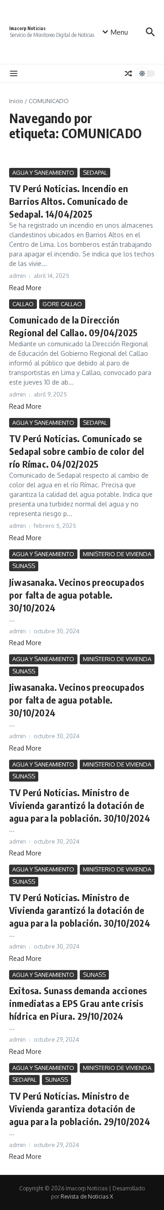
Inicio (16, 100)
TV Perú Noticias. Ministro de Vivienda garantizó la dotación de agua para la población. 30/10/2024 (79, 805)
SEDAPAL (95, 172)
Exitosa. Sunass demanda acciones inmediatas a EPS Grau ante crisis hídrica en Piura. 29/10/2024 (78, 1003)
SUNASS (23, 565)
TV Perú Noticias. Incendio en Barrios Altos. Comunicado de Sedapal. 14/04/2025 (68, 201)
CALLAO (23, 304)
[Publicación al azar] (128, 73)
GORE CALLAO (62, 304)
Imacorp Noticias (27, 28)
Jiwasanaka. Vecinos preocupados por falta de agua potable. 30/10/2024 (76, 594)
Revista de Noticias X (87, 1196)
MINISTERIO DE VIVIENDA (117, 554)
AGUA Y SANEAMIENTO (43, 172)
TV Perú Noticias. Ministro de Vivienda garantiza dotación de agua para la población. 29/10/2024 (79, 1108)
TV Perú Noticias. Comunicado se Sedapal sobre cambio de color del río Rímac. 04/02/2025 (76, 451)
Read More (25, 288)
